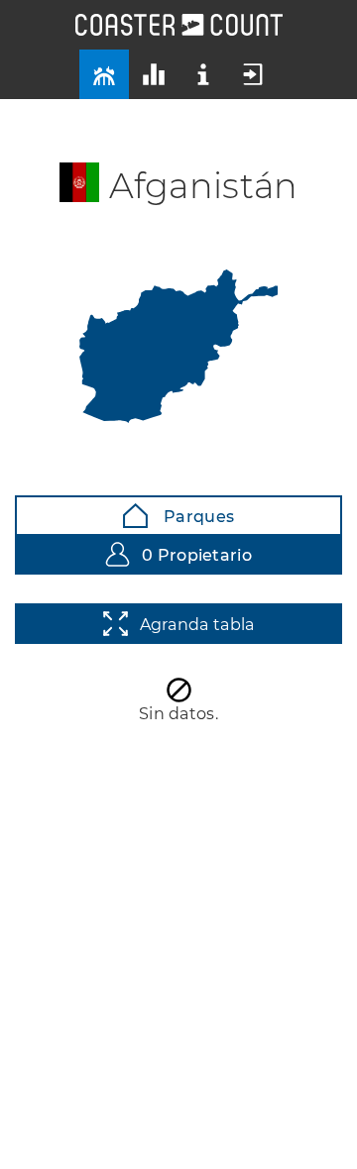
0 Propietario (197, 555)
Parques (197, 516)
